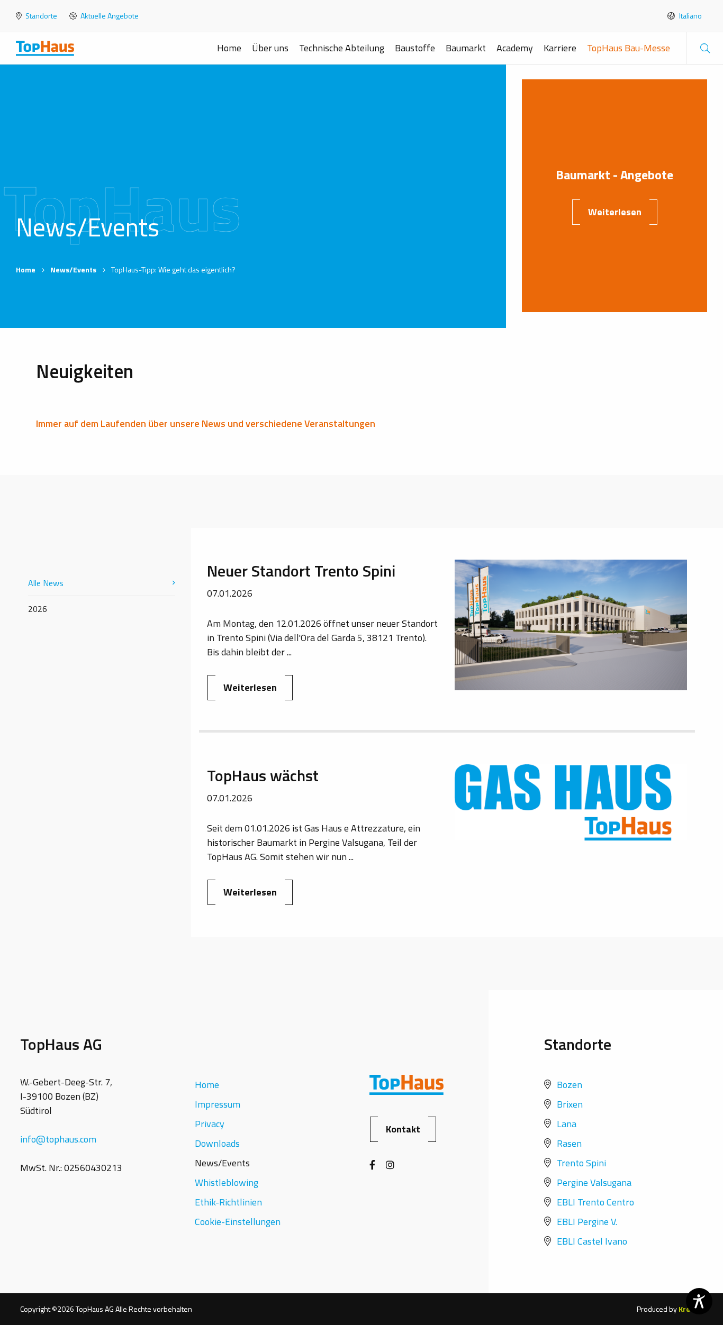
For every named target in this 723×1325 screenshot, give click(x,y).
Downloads (217, 1143)
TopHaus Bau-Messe (628, 48)
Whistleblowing (226, 1182)
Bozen (569, 1084)
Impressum (217, 1104)
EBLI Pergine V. (587, 1221)
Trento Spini (581, 1163)
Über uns (270, 48)
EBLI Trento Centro (595, 1202)
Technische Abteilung (341, 48)
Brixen (570, 1104)
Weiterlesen (614, 212)
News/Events (73, 269)
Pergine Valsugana (594, 1182)
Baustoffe (415, 48)
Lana (566, 1124)
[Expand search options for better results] (704, 48)
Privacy (209, 1124)
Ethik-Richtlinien (228, 1202)
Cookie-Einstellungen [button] (238, 1221)
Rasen (569, 1143)
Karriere (560, 48)
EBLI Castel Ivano (592, 1241)
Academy (514, 48)
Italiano (689, 16)
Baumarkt (466, 48)
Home (229, 48)
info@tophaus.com (58, 1139)
